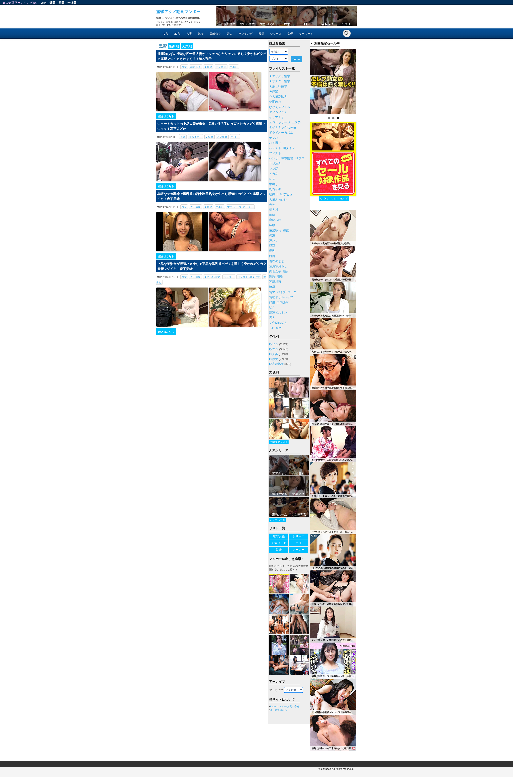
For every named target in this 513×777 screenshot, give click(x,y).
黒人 (272, 317)
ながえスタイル (279, 107)
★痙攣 (208, 67)
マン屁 (273, 168)
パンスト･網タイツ (249, 277)
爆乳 (272, 250)
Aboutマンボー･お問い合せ (284, 706)
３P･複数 (275, 328)
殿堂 (261, 33)
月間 (62, 2)
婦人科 (273, 209)
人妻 (189, 33)
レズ (272, 179)
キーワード (306, 33)
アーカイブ (276, 690)
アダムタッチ (278, 112)
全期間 (72, 2)
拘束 (272, 235)
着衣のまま (276, 261)
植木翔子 (195, 67)
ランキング (245, 33)
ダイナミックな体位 (282, 127)
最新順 (174, 46)
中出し (234, 67)
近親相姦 (275, 281)
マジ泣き (275, 163)
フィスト (275, 153)
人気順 (187, 46)
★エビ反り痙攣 (279, 76)
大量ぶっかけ (278, 199)
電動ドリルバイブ (281, 297)
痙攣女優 (279, 536)
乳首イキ (275, 189)
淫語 (272, 245)
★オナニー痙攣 (279, 81)
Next (363, 80)
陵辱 (272, 287)
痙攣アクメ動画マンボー (178, 11)
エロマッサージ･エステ (285, 122)
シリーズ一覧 (277, 519)
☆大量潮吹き (278, 96)
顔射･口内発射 (279, 302)
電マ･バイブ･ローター (240, 207)
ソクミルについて (333, 199)
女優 (290, 33)
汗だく (273, 240)
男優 (299, 543)
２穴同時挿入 (278, 323)
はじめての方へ (278, 709)
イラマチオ (276, 117)
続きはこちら (166, 116)
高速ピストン (278, 312)
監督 (279, 549)
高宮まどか (195, 136)
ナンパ (273, 137)
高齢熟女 (215, 33)
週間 (52, 2)
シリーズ (275, 33)
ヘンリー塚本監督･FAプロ (286, 158)
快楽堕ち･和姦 (279, 230)
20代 (177, 33)
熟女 (201, 33)
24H (43, 2)
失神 (272, 204)
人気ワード (278, 543)
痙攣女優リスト (279, 441)
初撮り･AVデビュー (282, 194)
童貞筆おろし (278, 266)
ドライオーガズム (281, 132)
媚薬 (272, 215)
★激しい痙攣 (212, 277)
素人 (229, 33)
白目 (272, 256)
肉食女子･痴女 (279, 271)
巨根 (272, 225)
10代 (165, 33)
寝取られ (275, 220)
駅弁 (272, 307)
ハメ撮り (221, 67)
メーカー (299, 549)
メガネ (273, 173)
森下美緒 (195, 207)
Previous (303, 80)
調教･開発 (276, 276)
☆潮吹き (275, 101)
